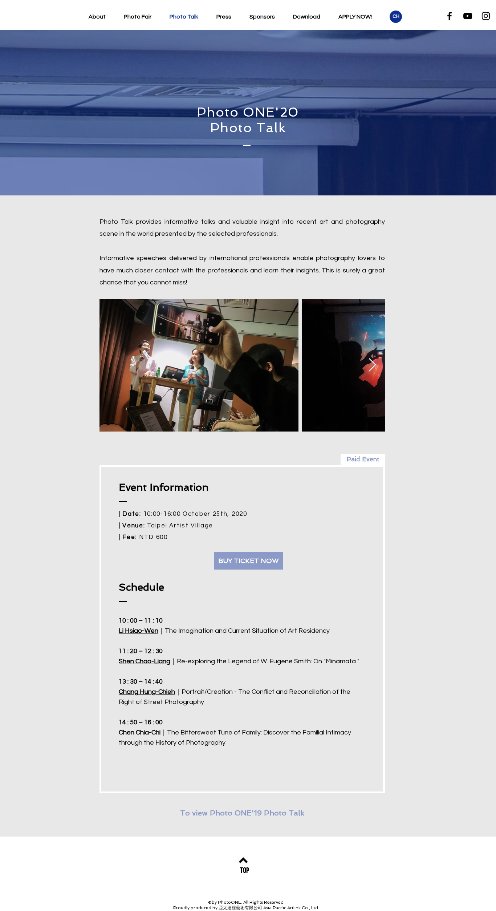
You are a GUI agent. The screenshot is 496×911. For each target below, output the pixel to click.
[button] (363, 459)
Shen (127, 661)
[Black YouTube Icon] (467, 16)
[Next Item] (372, 365)
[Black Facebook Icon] (449, 16)
